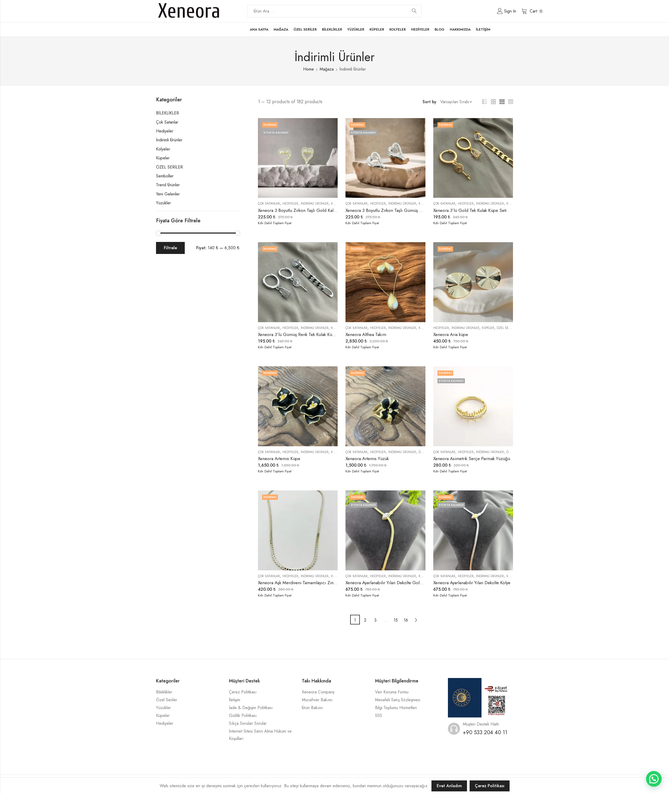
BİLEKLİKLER (167, 113)
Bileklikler (164, 692)
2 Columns (493, 102)
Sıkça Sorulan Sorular (248, 723)
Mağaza (327, 69)
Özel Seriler (166, 700)
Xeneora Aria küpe (450, 334)
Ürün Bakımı (312, 708)
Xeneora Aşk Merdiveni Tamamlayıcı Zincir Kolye (304, 582)
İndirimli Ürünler (314, 203)
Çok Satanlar (269, 203)
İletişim (234, 700)
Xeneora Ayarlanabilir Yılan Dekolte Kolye (471, 582)
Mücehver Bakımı (317, 700)
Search (414, 11)
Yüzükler (163, 203)
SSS (378, 715)
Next (416, 619)
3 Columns (502, 102)
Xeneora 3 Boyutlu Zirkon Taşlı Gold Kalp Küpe (302, 210)
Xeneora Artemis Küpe (279, 458)
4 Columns (510, 102)
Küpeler (337, 203)
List (484, 102)
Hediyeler (290, 203)
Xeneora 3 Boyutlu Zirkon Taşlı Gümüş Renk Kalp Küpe (397, 210)
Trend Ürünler (168, 185)
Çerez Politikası (243, 692)
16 (406, 620)
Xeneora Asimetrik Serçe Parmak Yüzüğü (471, 458)
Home (308, 69)
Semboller (165, 176)
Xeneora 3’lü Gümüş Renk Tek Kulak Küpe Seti (301, 334)
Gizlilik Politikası (243, 715)
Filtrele (170, 248)
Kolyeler (163, 149)
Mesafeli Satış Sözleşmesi (397, 700)
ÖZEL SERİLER (506, 328)
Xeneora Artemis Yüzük (367, 458)
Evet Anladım (449, 786)
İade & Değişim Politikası (251, 708)
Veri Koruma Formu (391, 692)
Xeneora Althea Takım (365, 334)
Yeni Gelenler (168, 194)
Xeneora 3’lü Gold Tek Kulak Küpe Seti (469, 210)
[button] (654, 779)
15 (396, 620)
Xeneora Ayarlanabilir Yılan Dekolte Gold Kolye (389, 582)
